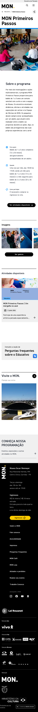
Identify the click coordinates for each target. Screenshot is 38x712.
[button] (34, 12)
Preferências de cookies (5, 707)
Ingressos (18, 518)
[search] (27, 5)
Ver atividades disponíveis (20, 205)
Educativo (7, 11)
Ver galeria (19, 254)
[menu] (34, 5)
